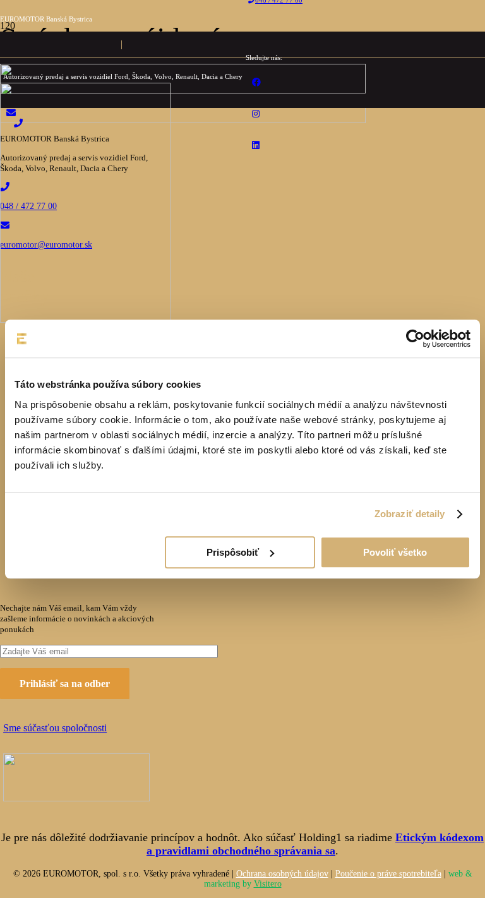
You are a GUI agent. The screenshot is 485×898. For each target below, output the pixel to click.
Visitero (268, 884)
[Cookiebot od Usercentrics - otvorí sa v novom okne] (415, 338)
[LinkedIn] (256, 145)
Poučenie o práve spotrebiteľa (388, 873)
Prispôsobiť (233, 552)
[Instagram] (256, 114)
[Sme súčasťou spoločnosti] (81, 780)
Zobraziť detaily (409, 513)
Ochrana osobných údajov (282, 873)
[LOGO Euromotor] (183, 90)
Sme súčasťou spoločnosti (55, 727)
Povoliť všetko (395, 552)
